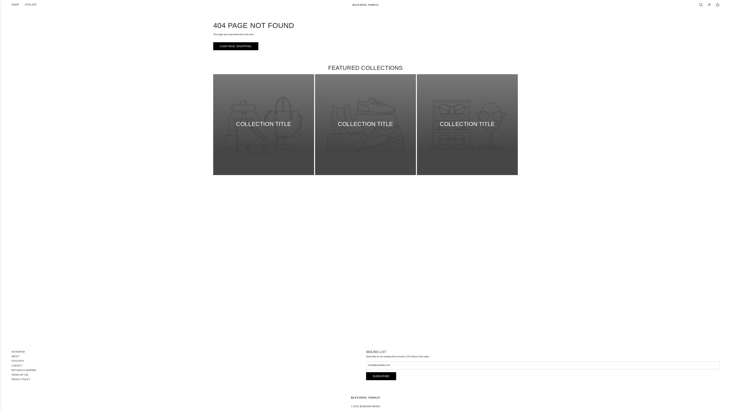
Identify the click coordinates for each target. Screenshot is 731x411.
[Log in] (709, 5)
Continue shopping (236, 46)
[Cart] (717, 5)
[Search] (701, 5)
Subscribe (381, 376)
